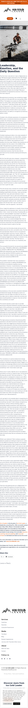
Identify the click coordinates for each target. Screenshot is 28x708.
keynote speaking (10, 533)
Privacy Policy (8, 673)
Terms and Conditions (18, 673)
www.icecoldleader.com (12, 541)
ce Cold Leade (21, 523)
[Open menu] (20, 18)
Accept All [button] (16, 703)
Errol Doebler (3, 523)
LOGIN (10, 18)
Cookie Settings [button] (7, 703)
